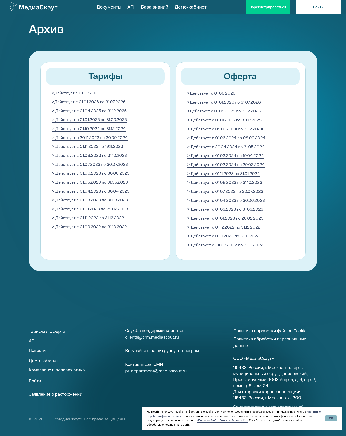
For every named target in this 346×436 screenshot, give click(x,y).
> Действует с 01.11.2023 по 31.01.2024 (223, 173)
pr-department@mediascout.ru (156, 371)
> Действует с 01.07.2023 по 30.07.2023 (90, 164)
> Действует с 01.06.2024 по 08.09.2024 (226, 138)
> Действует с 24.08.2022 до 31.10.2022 (225, 245)
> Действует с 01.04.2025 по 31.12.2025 (89, 111)
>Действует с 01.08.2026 (76, 93)
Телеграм (189, 351)
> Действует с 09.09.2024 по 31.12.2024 (225, 129)
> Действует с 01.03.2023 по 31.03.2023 (90, 200)
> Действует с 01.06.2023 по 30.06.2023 (90, 173)
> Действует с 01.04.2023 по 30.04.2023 (90, 191)
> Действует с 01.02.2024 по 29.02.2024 (226, 164)
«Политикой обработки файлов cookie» (222, 420)
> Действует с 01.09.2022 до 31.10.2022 (89, 227)
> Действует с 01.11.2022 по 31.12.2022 (88, 218)
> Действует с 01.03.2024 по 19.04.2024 (225, 155)
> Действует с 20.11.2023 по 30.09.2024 (90, 137)
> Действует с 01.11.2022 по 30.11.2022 (223, 236)
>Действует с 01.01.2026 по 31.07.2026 (89, 102)
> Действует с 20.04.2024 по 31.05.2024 (226, 147)
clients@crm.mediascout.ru (152, 337)
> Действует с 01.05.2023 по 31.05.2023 (90, 182)
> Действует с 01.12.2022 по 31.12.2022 (223, 227)
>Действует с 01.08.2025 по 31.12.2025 (224, 111)
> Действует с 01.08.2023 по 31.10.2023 (89, 155)
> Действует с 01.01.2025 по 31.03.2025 (89, 119)
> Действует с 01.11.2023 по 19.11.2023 (87, 146)
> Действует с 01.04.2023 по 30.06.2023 (226, 200)
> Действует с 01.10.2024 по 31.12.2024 (89, 128)
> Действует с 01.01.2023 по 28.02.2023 (90, 209)
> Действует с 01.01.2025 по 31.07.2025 (224, 120)
